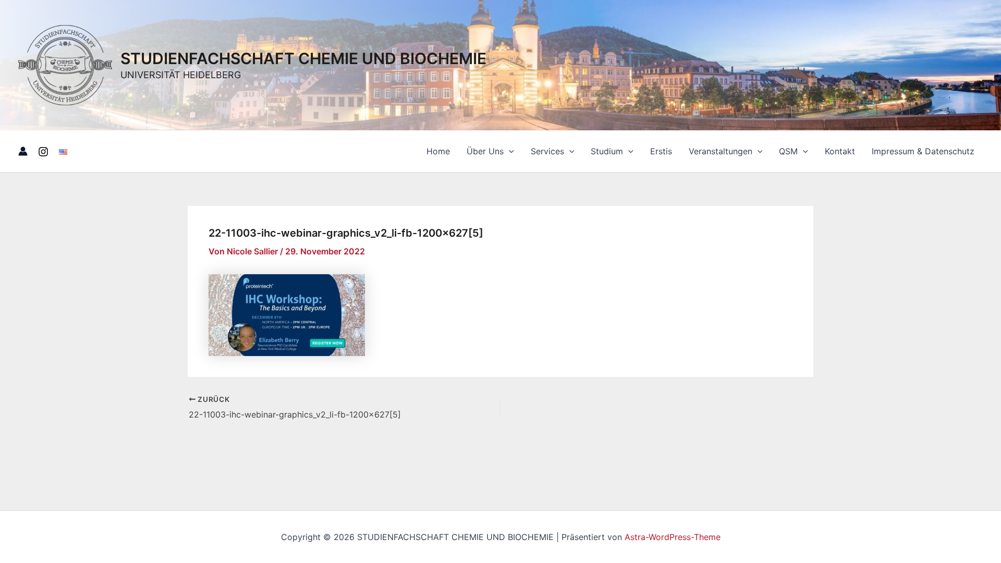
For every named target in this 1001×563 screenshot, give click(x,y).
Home (438, 151)
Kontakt (840, 151)
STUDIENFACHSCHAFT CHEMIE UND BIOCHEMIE (303, 58)
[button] (509, 151)
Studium (607, 151)
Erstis (661, 151)
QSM (788, 151)
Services (547, 151)
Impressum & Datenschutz (923, 151)
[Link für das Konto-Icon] (23, 151)
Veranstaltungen (720, 151)
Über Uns (485, 151)
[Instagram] (43, 151)
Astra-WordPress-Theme (673, 537)
